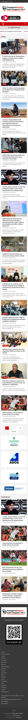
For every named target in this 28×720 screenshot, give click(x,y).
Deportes (5, 183)
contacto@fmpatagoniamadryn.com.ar (11, 699)
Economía (3, 660)
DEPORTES (6, 497)
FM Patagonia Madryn (17, 713)
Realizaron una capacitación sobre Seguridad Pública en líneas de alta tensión (13, 351)
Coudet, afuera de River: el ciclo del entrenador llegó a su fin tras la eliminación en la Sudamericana (13, 188)
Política (3, 679)
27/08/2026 (5, 62)
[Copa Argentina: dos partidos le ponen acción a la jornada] (14, 403)
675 (20, 428)
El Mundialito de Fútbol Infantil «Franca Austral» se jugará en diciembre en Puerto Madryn (12, 595)
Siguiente (14, 431)
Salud (4, 52)
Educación (5, 151)
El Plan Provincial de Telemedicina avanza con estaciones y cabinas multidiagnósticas (13, 58)
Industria (3, 664)
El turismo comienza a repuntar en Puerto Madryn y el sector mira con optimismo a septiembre (13, 382)
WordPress (19, 717)
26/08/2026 (5, 599)
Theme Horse (15, 715)
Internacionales (5, 666)
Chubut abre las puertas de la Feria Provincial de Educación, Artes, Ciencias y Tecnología (13, 157)
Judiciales (3, 668)
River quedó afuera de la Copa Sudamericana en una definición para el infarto (12, 569)
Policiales (3, 677)
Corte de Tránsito (5, 654)
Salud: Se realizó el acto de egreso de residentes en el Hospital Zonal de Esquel (13, 89)
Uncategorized (5, 691)
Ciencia (3, 652)
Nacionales (4, 673)
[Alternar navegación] (3, 24)
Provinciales (6, 116)
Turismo (5, 377)
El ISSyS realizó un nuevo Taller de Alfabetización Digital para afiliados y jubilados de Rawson (13, 319)
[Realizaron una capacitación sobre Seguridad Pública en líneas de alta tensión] (14, 339)
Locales (3, 671)
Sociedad (5, 280)
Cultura (3, 656)
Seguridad (5, 345)
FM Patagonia (12, 62)
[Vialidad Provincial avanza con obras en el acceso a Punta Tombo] (14, 244)
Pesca (2, 675)
